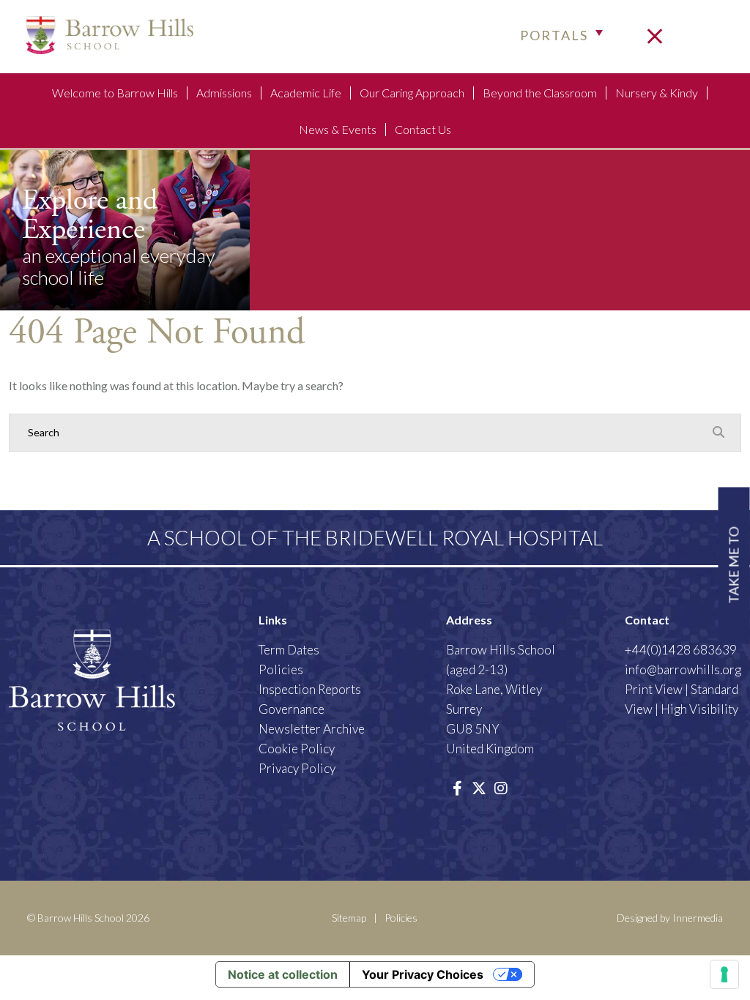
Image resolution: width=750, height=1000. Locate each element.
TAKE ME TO (734, 565)
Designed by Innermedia (670, 917)
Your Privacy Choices (422, 974)
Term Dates (289, 649)
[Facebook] (457, 787)
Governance (291, 709)
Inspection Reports (310, 689)
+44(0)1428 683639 (681, 649)
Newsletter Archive (312, 728)
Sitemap (349, 917)
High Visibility (699, 709)
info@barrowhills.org (683, 669)
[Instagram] (501, 787)
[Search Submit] (718, 432)
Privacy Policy (297, 768)
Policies (281, 669)
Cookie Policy (297, 748)
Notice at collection (283, 974)
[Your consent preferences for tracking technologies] (724, 974)
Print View (654, 689)
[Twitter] (479, 787)
